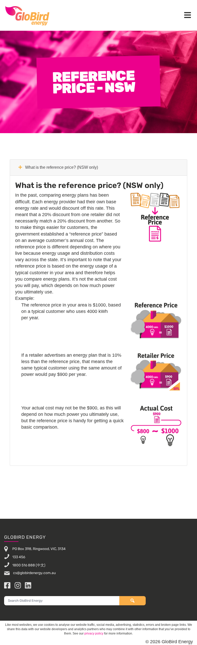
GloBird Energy (27, 15)
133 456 (18, 557)
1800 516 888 (23, 565)
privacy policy (93, 633)
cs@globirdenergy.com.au (34, 573)
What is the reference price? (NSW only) (61, 167)
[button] (187, 15)
